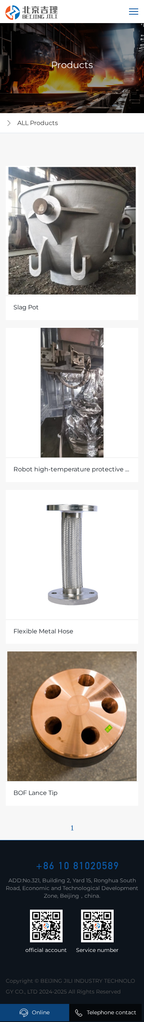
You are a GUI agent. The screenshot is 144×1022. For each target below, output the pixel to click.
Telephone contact (111, 1012)
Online (41, 1012)
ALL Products (37, 123)
